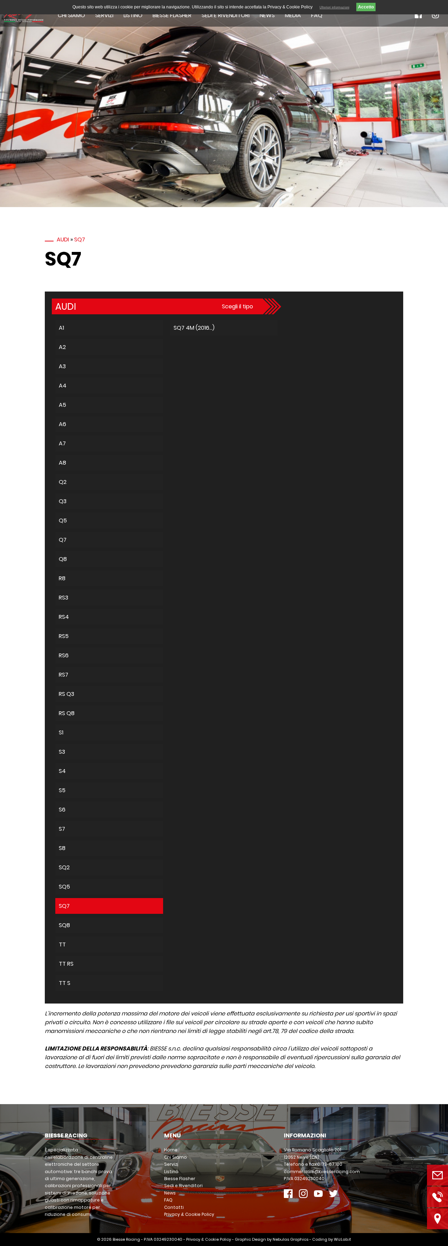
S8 (62, 848)
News (267, 15)
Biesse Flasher (172, 15)
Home (170, 1150)
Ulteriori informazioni (334, 7)
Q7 (62, 540)
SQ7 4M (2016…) (194, 328)
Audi (63, 239)
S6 (62, 810)
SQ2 (64, 867)
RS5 (64, 636)
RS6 (64, 655)
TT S (64, 983)
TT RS (66, 964)
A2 (62, 347)
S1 (61, 732)
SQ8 (64, 925)
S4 (62, 771)
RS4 (64, 617)
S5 (62, 790)
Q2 (62, 482)
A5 (62, 405)
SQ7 (79, 239)
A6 (62, 424)
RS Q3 (66, 694)
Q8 (63, 559)
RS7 (63, 675)
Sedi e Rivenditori (226, 15)
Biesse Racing (126, 1239)
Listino (133, 15)
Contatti (174, 1207)
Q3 (62, 501)
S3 (62, 752)
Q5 (63, 520)
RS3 (63, 598)
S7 (62, 829)
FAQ (316, 15)
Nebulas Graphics (290, 1239)
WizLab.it (342, 1239)
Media (293, 15)
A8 (62, 463)
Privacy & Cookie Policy (189, 1214)
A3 (62, 366)
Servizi (104, 15)
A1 (61, 328)
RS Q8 (67, 713)
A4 (62, 386)
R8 (62, 578)
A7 (62, 443)
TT (62, 944)
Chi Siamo (71, 15)
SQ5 (64, 887)
